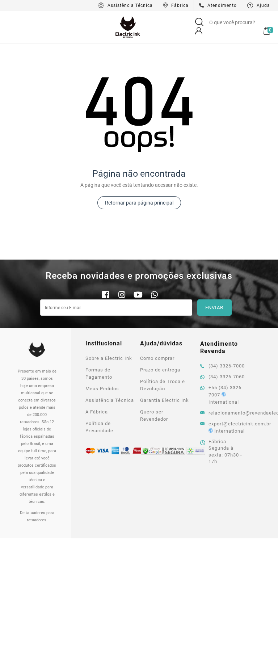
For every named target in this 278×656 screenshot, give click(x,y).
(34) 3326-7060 (226, 376)
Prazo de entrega (160, 370)
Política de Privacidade (99, 427)
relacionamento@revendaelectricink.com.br (228, 413)
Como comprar (157, 358)
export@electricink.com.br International (228, 427)
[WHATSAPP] (154, 296)
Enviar (214, 307)
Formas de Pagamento (98, 373)
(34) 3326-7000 (226, 366)
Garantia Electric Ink (164, 400)
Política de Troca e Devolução (162, 385)
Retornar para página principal (139, 203)
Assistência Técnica (109, 400)
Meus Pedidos (102, 388)
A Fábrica (96, 412)
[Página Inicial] (127, 27)
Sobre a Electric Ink (108, 358)
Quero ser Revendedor (154, 415)
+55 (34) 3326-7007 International (225, 395)
